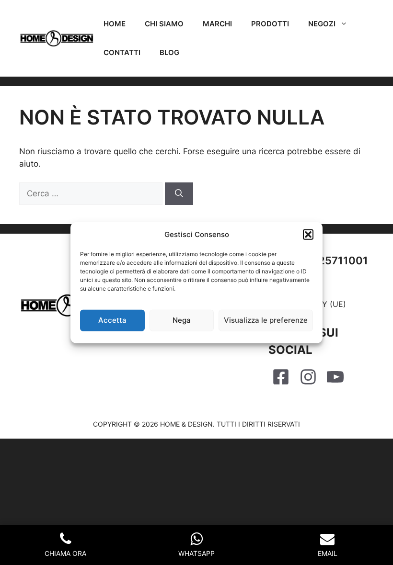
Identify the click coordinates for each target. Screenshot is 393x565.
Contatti (122, 52)
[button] (308, 234)
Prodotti (270, 23)
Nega (182, 320)
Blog (169, 52)
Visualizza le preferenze (266, 320)
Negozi (321, 23)
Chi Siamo (164, 23)
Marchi (217, 23)
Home (115, 23)
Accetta (112, 320)
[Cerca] (179, 193)
